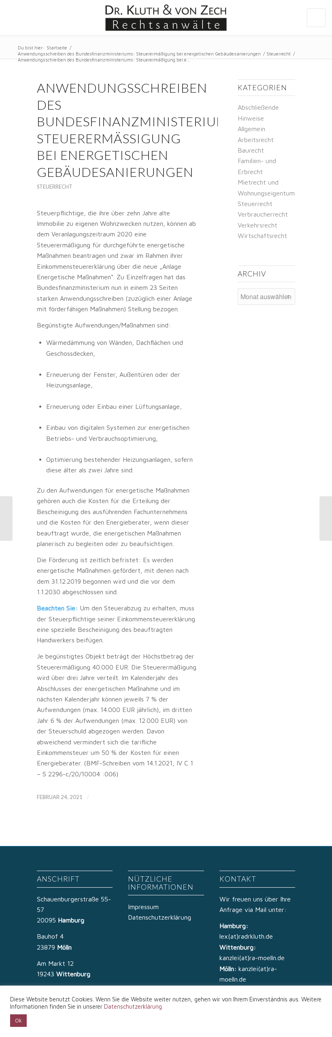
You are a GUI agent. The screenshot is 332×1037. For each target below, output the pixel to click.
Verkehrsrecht (257, 225)
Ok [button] (18, 1020)
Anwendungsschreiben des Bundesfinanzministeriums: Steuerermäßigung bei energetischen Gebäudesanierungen (139, 53)
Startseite (57, 47)
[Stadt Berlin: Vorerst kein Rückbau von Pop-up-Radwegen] (6, 518)
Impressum (143, 906)
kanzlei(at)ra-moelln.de (252, 957)
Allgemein (251, 128)
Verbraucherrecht (263, 214)
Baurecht (251, 150)
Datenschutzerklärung (159, 917)
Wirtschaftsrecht (262, 235)
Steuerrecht (278, 53)
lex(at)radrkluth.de (247, 936)
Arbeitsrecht (256, 139)
